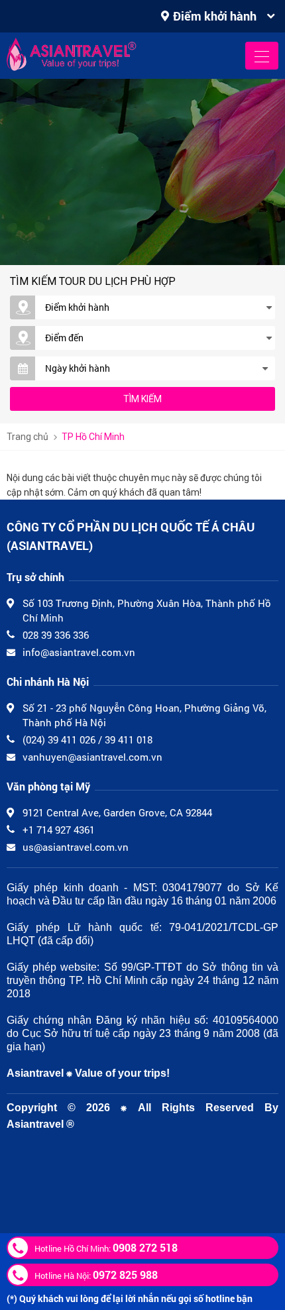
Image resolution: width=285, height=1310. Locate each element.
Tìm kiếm (142, 399)
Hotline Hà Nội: (96, 1275)
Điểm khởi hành (214, 16)
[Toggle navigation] (261, 56)
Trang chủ (27, 436)
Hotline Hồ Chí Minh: (106, 1247)
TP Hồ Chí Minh (93, 436)
